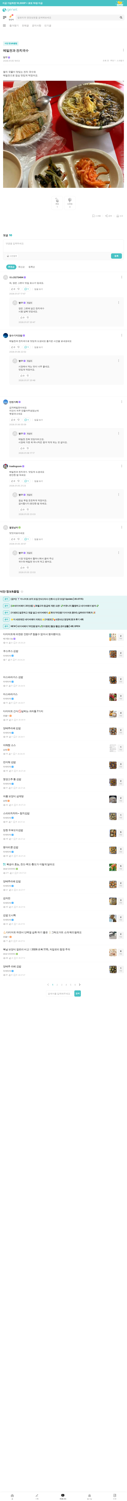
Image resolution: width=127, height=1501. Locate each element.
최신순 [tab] (21, 266)
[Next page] (79, 985)
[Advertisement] (63, 34)
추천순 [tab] (11, 266)
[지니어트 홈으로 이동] (10, 10)
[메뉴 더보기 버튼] (4, 25)
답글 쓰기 (38, 289)
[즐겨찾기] (22, 591)
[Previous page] (48, 985)
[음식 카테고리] (4, 17)
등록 (116, 256)
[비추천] (18, 289)
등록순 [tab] (31, 266)
